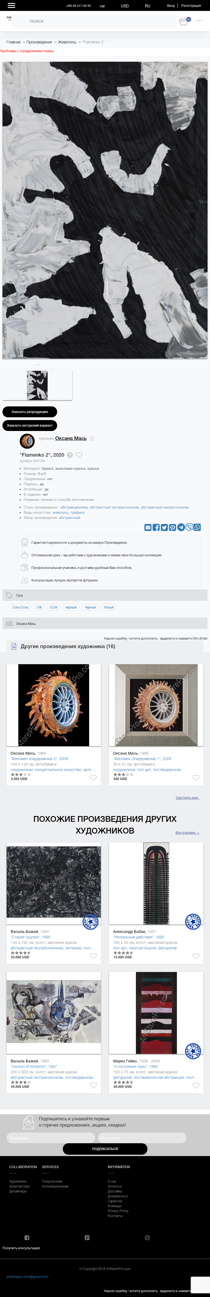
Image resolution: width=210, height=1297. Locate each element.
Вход (171, 5)
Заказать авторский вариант (30, 425)
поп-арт (144, 769)
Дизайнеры (18, 1191)
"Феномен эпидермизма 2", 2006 (39, 759)
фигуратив (167, 948)
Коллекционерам (53, 1186)
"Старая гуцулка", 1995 (31, 937)
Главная (14, 42)
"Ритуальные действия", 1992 (138, 937)
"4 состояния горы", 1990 (135, 1066)
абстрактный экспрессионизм (114, 507)
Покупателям (52, 1181)
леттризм (73, 948)
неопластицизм (142, 948)
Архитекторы (19, 1186)
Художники (18, 1181)
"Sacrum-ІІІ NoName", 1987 (34, 1066)
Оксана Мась (71, 438)
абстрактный (69, 518)
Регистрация (191, 5)
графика (77, 512)
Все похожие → (187, 832)
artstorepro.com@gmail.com (27, 1276)
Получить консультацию (21, 1247)
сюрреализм (22, 769)
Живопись (67, 42)
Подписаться (105, 1149)
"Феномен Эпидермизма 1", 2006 (142, 759)
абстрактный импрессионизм (165, 507)
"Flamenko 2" (93, 42)
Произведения (39, 42)
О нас (112, 1181)
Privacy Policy (118, 1210)
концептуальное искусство (58, 769)
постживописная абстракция (159, 1077)
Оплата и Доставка (115, 1188)
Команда (114, 1205)
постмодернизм (167, 769)
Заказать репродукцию (29, 412)
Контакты (115, 1215)
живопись (60, 512)
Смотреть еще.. (187, 797)
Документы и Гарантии (118, 1198)
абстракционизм (74, 507)
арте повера (93, 769)
